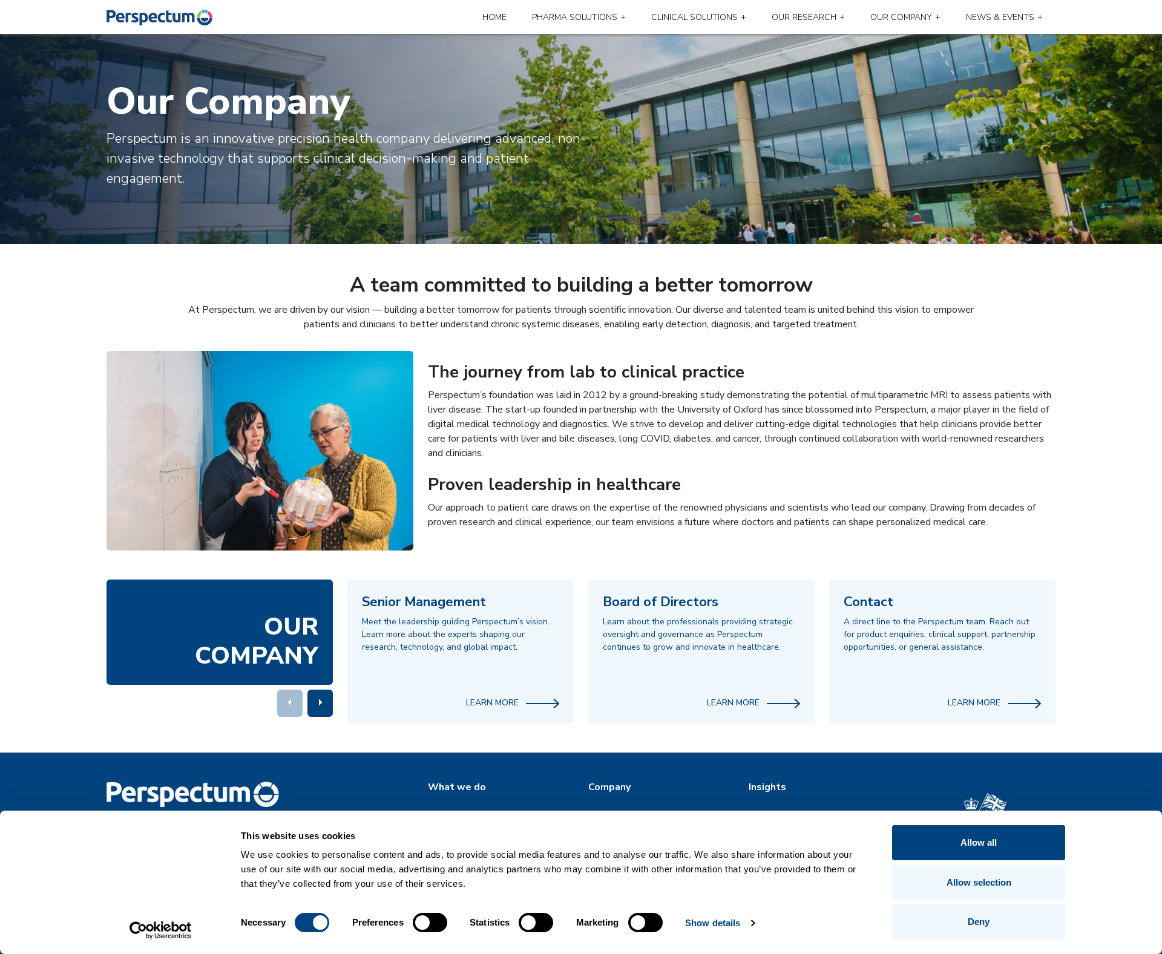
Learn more (493, 702)
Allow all (978, 842)
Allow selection (979, 882)
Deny (979, 921)
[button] (320, 703)
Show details (712, 923)
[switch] (430, 922)
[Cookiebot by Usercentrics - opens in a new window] (161, 930)
